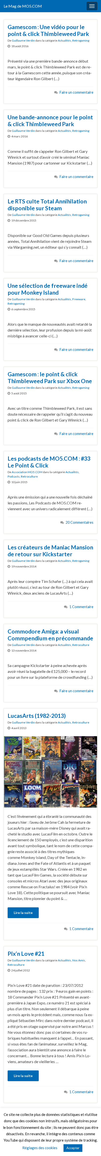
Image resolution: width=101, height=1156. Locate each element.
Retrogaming (80, 40)
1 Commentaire (81, 607)
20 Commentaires (79, 522)
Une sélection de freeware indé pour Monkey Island (48, 289)
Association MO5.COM (27, 472)
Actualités (64, 40)
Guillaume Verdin (23, 40)
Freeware (78, 299)
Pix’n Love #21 (26, 953)
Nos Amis (78, 960)
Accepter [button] (72, 1148)
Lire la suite (23, 913)
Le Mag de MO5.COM (23, 6)
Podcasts (14, 476)
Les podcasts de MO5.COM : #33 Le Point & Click (49, 462)
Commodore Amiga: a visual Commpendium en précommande (50, 635)
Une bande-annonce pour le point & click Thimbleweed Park (50, 120)
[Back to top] (90, 1145)
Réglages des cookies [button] (39, 1147)
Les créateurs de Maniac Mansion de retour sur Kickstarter (50, 550)
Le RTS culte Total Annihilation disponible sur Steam (47, 204)
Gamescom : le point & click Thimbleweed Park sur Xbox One (50, 377)
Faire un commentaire (76, 92)
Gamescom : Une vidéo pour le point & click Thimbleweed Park (48, 30)
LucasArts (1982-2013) (37, 715)
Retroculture (29, 476)
